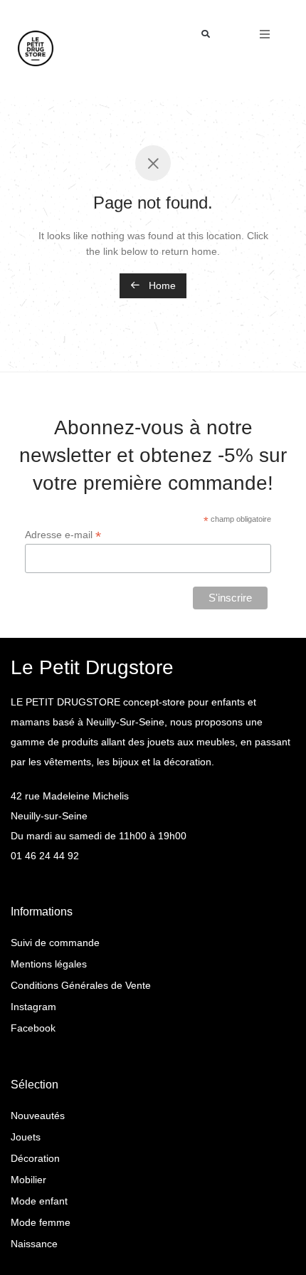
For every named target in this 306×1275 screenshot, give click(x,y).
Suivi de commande (55, 942)
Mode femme (40, 1222)
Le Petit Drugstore (92, 667)
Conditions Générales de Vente (81, 985)
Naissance (34, 1243)
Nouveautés (38, 1115)
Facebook (33, 1028)
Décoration (35, 1158)
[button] (205, 34)
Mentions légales (49, 964)
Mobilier (28, 1179)
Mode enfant (39, 1201)
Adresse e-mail (63, 535)
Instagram (33, 1006)
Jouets (26, 1137)
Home (161, 285)
